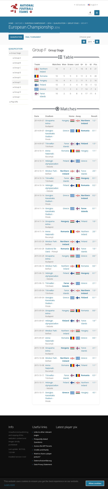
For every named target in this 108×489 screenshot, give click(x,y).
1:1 (93, 150)
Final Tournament (33, 37)
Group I (17, 97)
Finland (43, 84)
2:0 (93, 171)
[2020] (97, 42)
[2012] (84, 42)
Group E (17, 77)
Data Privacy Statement (43, 464)
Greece (43, 89)
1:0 (93, 221)
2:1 (93, 241)
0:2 (93, 185)
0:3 (93, 375)
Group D (17, 72)
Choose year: (85, 37)
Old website (80, 5)
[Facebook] (90, 13)
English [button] (93, 5)
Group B (17, 63)
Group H (17, 92)
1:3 (93, 143)
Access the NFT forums (43, 446)
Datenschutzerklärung (42, 461)
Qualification (16, 37)
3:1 (93, 358)
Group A (17, 58)
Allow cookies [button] (95, 483)
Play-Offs (14, 102)
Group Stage (16, 53)
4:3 (93, 392)
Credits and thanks (41, 450)
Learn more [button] (9, 485)
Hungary (43, 80)
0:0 (93, 256)
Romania (43, 76)
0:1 (93, 130)
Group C (17, 68)
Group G (17, 87)
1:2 (93, 120)
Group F (17, 82)
